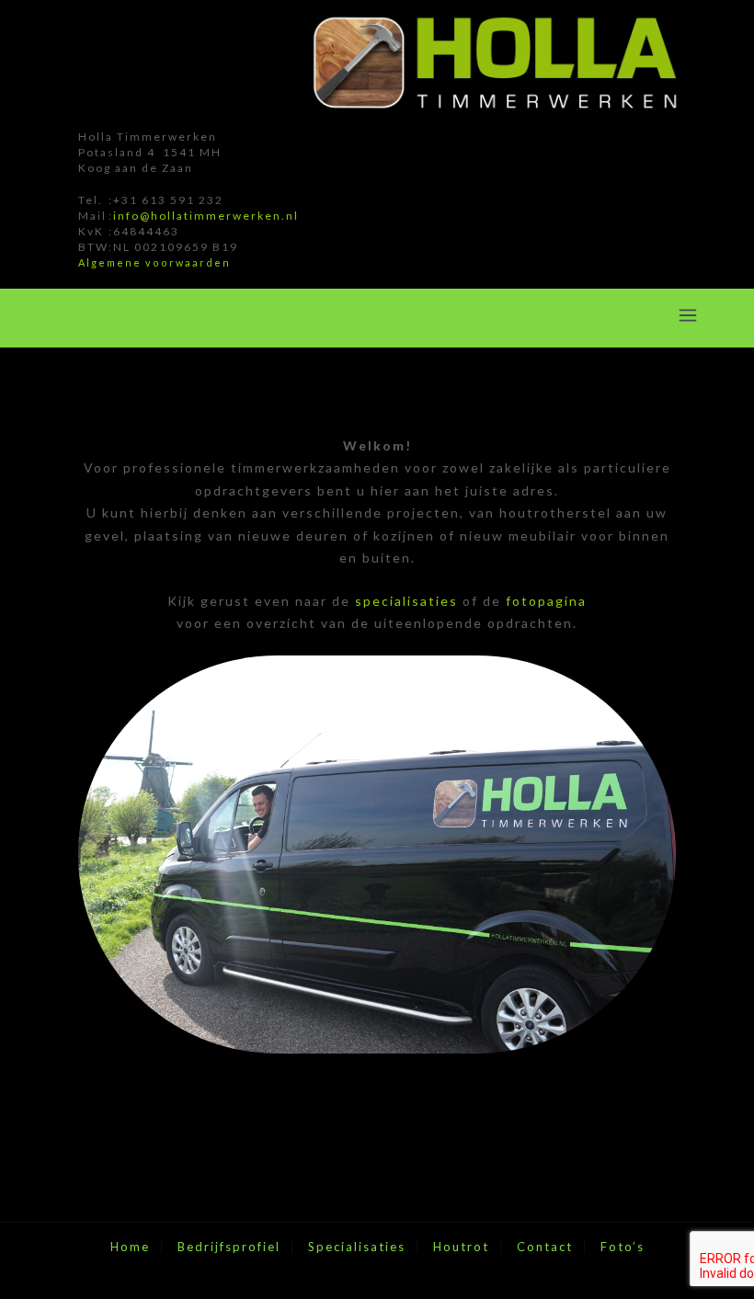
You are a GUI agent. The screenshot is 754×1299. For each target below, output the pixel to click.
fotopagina (546, 601)
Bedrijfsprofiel (228, 1246)
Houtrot (461, 1246)
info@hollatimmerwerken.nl (206, 215)
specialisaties (406, 601)
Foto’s (622, 1246)
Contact (545, 1246)
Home (130, 1246)
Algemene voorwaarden (154, 262)
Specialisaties (357, 1246)
